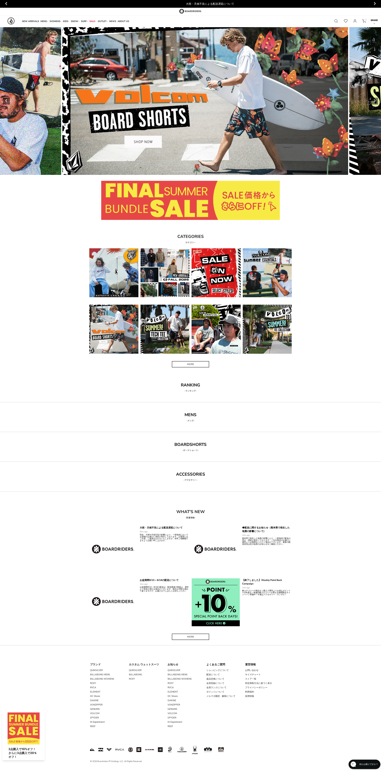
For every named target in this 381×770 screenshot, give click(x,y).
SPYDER (94, 717)
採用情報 (249, 696)
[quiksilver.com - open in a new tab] (92, 749)
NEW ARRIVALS (30, 21)
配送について (213, 674)
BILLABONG (135, 674)
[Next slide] (374, 3)
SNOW (74, 21)
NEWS (112, 21)
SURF (84, 21)
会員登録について (215, 683)
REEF (93, 726)
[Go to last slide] (6, 3)
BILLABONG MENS (100, 674)
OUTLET (102, 21)
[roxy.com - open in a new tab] (109, 749)
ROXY (93, 683)
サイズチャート (253, 674)
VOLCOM (94, 713)
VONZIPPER (96, 704)
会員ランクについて (216, 687)
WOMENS (55, 21)
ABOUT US (123, 21)
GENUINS (95, 709)
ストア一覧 (250, 678)
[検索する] (336, 21)
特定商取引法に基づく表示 (258, 683)
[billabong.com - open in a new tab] (100, 749)
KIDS (65, 21)
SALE (92, 21)
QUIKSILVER (96, 670)
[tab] (173, 171)
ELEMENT (95, 691)
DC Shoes (95, 696)
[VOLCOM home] (11, 21)
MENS (43, 21)
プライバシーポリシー (256, 687)
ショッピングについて (217, 670)
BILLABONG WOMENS (102, 678)
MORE (190, 364)
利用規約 (249, 691)
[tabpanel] (198, 101)
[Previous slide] (6, 101)
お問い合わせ (252, 670)
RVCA (93, 687)
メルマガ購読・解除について (220, 696)
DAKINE (94, 700)
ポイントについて (215, 691)
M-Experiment (97, 721)
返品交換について (215, 678)
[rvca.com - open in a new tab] (120, 749)
